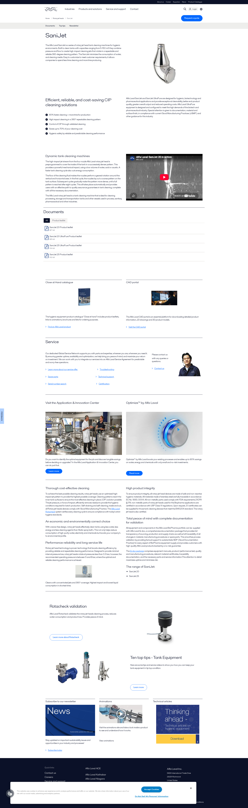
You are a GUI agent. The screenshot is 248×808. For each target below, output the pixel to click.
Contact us (159, 368)
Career (168, 2)
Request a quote (191, 18)
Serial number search (57, 383)
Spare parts (53, 376)
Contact (134, 9)
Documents (50, 25)
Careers (49, 777)
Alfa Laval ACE (93, 768)
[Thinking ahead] (178, 724)
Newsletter (74, 25)
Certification (104, 383)
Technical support (106, 376)
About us (160, 2)
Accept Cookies (151, 789)
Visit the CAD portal (137, 327)
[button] (10, 793)
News (184, 2)
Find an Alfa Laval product (59, 326)
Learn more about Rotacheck (66, 637)
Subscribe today (55, 750)
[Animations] (120, 722)
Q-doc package (137, 551)
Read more (134, 473)
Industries (70, 9)
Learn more (54, 471)
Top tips (62, 25)
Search (185, 9)
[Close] (191, 788)
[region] (103, 793)
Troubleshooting (107, 369)
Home (47, 18)
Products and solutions (90, 9)
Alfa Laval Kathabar (95, 774)
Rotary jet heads (58, 18)
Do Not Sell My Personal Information (151, 796)
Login (194, 9)
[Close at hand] (83, 297)
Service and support (116, 9)
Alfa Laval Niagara (95, 778)
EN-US (201, 9)
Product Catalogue (195, 2)
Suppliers (176, 2)
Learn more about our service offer (63, 369)
